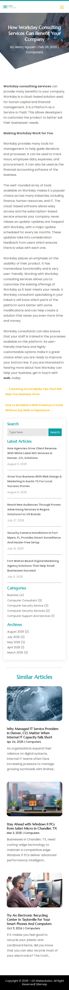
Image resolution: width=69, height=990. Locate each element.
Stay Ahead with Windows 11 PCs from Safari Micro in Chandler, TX (32, 826)
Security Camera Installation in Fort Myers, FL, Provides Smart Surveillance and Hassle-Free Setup (34, 537)
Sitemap (41, 984)
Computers (34, 52)
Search (55, 432)
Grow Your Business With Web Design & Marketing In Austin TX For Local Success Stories (34, 481)
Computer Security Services (26, 611)
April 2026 (13, 647)
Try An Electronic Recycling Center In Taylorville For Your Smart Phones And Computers (29, 919)
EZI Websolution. (42, 981)
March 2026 (15, 652)
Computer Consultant (22, 600)
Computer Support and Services (28, 616)
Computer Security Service (25, 606)
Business (13, 595)
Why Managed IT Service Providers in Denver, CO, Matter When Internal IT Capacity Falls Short (32, 733)
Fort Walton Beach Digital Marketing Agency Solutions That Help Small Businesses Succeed (33, 565)
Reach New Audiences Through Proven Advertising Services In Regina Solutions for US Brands (34, 509)
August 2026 (15, 632)
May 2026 (13, 642)
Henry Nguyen (25, 47)
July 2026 (13, 637)
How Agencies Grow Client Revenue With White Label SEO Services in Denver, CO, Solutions (32, 453)
